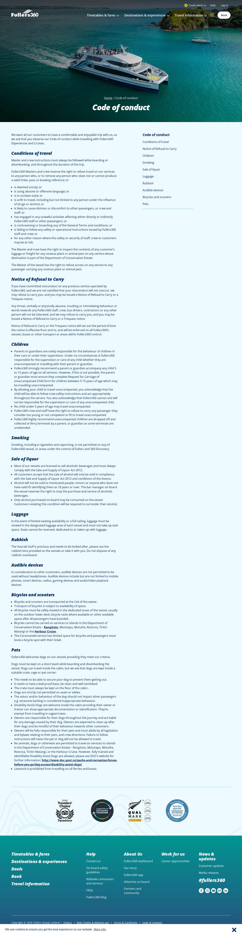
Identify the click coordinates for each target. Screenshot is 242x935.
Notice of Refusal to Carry (160, 149)
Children (148, 156)
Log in (224, 5)
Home (108, 98)
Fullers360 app (133, 875)
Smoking (148, 163)
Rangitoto (51, 627)
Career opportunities (175, 861)
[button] (234, 929)
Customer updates (211, 866)
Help (213, 5)
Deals (16, 869)
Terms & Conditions (126, 922)
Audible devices (153, 190)
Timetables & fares (30, 854)
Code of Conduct (152, 922)
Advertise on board (137, 882)
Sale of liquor (151, 169)
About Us (133, 854)
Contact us (93, 861)
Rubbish (148, 183)
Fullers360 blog (96, 897)
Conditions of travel (156, 142)
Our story (130, 868)
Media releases (209, 873)
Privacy (67, 922)
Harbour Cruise (45, 631)
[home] (24, 17)
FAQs (89, 890)
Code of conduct (156, 134)
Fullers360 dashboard (138, 861)
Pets (145, 204)
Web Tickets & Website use (93, 922)
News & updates (207, 856)
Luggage (148, 176)
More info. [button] (100, 929)
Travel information (30, 884)
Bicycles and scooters (157, 197)
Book (224, 15)
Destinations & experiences (39, 861)
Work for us (173, 854)
